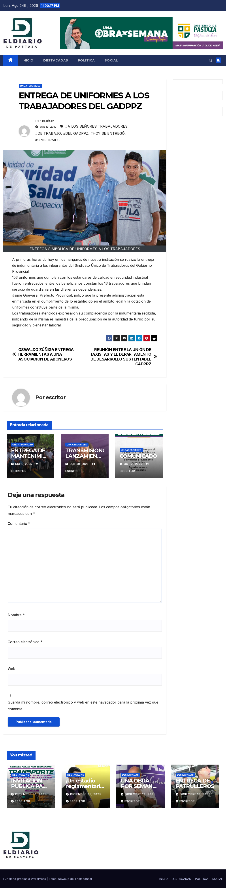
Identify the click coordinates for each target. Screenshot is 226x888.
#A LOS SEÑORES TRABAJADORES (96, 126)
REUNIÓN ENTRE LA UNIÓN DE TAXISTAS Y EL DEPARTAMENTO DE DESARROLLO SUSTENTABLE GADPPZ (120, 356)
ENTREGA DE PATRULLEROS (195, 783)
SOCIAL (111, 60)
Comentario (19, 523)
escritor (48, 121)
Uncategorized (30, 85)
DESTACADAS (55, 60)
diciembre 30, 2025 (30, 794)
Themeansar (83, 878)
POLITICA (86, 60)
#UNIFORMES (47, 140)
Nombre (16, 615)
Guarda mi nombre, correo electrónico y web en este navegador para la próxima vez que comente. (83, 705)
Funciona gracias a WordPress (25, 878)
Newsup (63, 878)
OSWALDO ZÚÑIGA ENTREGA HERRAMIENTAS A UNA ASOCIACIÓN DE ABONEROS (46, 354)
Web (11, 668)
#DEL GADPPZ (75, 133)
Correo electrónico (25, 642)
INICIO (28, 60)
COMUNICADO (138, 456)
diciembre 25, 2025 (85, 794)
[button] (210, 60)
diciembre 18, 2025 (195, 794)
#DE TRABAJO (48, 133)
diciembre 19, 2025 (140, 794)
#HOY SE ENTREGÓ (107, 133)
